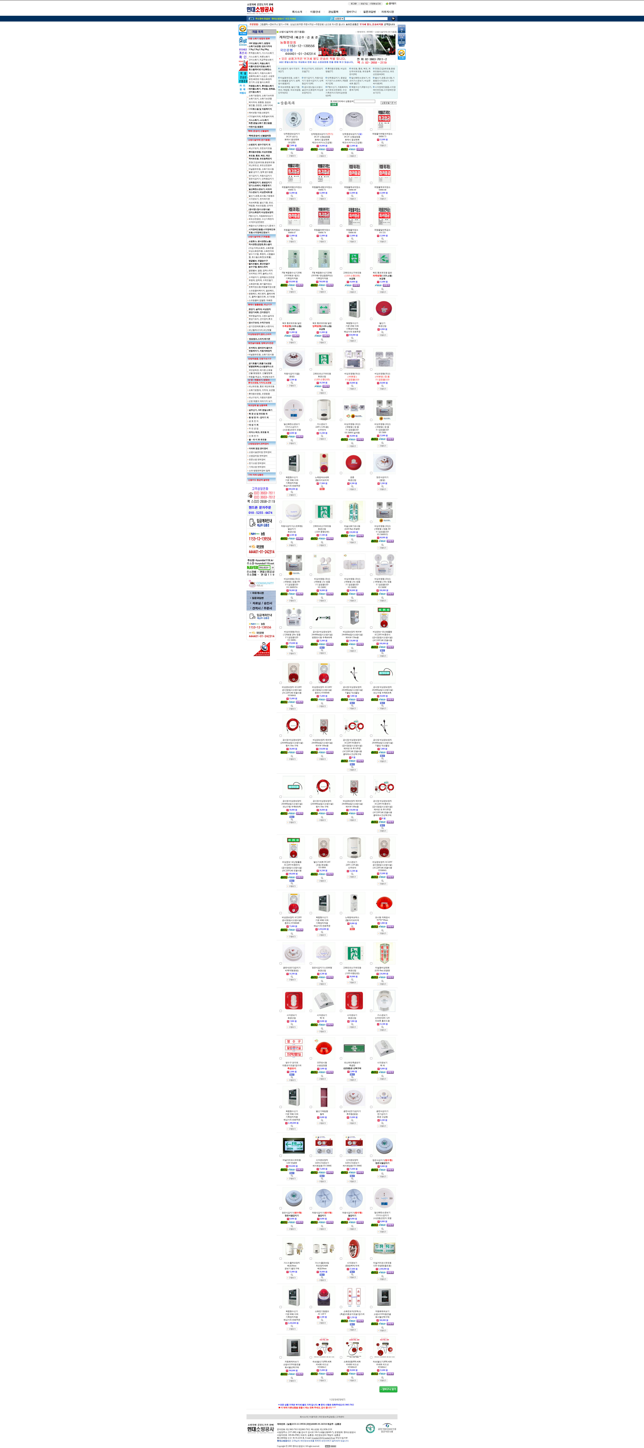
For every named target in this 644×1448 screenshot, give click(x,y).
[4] (337, 1399)
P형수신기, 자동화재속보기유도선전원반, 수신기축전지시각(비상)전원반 (261, 219)
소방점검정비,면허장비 (258, 444)
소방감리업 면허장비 (258, 456)
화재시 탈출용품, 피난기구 (260, 304)
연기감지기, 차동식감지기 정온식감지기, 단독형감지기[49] (313, 81)
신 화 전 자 (253, 436)
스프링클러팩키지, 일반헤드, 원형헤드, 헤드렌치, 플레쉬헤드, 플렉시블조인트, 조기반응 (262, 293)
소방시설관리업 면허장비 (260, 452)
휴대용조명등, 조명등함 (259, 394)
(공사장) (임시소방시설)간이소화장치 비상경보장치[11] (312, 90)
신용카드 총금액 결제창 (258, 480)
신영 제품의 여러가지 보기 (260, 401)
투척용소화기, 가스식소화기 (261, 53)
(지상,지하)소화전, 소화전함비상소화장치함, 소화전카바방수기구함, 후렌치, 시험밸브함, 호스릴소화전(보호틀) (262, 252)
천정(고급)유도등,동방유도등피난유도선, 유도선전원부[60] (384, 71)
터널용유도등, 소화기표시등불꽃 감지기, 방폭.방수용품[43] (289, 81)
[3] (334, 1399)
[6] (341, 1399)
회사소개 (297, 11)
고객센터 (340, 1417)
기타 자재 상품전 (255, 475)
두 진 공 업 (253, 428)
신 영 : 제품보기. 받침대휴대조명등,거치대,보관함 (259, 381)
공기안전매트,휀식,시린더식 (261, 326)
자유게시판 (387, 11)
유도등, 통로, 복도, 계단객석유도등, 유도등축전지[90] (359, 71)
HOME (370, 32)
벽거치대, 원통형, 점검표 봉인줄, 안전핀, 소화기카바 (261, 103)
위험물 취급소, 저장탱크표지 (261, 377)
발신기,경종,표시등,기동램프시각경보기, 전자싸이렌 (261, 197)
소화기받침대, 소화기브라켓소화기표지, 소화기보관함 (261, 97)
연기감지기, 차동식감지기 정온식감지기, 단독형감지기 (261, 177)
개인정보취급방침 (327, 1417)
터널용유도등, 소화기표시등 (261, 354)
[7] (344, 1399)
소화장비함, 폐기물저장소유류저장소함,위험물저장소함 (262, 285)
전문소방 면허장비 (257, 459)
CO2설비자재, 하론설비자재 (261, 116)
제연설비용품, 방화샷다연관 (260, 343)
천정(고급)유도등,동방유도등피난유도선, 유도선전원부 (262, 164)
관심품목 (333, 11)
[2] (332, 1399)
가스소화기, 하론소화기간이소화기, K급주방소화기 (261, 58)
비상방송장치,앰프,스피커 (259, 334)
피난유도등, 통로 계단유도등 (261, 386)
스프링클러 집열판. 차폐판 (260, 300)
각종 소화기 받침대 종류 (259, 38)
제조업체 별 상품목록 (257, 405)
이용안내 (315, 11)
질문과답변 (369, 11)
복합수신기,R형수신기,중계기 (262, 226)
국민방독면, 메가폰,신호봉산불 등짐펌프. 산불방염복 (260, 371)
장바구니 (351, 11)
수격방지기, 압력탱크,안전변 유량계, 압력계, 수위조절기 (261, 278)
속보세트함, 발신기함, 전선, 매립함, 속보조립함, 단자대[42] (289, 90)
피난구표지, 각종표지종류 (260, 397)
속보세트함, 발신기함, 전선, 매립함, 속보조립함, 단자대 (261, 204)
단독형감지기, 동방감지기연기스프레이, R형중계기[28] (337, 81)
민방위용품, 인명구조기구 (259, 359)
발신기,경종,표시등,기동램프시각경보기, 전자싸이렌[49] (384, 81)
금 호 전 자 (253, 421)
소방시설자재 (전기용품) (259, 140)
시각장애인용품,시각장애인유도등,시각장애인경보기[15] (384, 90)
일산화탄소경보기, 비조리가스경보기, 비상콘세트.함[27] (359, 81)
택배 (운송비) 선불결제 (258, 131)
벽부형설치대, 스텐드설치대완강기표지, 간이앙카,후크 (261, 317)
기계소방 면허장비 (257, 467)
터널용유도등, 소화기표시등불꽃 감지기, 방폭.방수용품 (261, 170)
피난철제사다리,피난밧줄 (260, 330)
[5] (339, 1399)
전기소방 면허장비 (257, 463)
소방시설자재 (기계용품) (259, 236)
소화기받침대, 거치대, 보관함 (262, 390)
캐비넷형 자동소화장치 (259, 113)
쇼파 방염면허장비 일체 (259, 470)
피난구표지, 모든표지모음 (260, 148)
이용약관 (313, 1417)
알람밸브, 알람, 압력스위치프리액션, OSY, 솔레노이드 (261, 272)
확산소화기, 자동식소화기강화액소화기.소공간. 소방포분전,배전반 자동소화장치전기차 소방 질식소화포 (261, 77)
